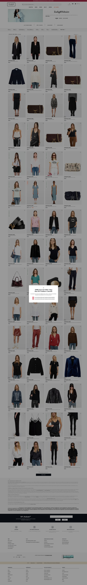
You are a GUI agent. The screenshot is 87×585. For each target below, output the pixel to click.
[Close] (57, 286)
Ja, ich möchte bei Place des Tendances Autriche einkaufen (45, 297)
